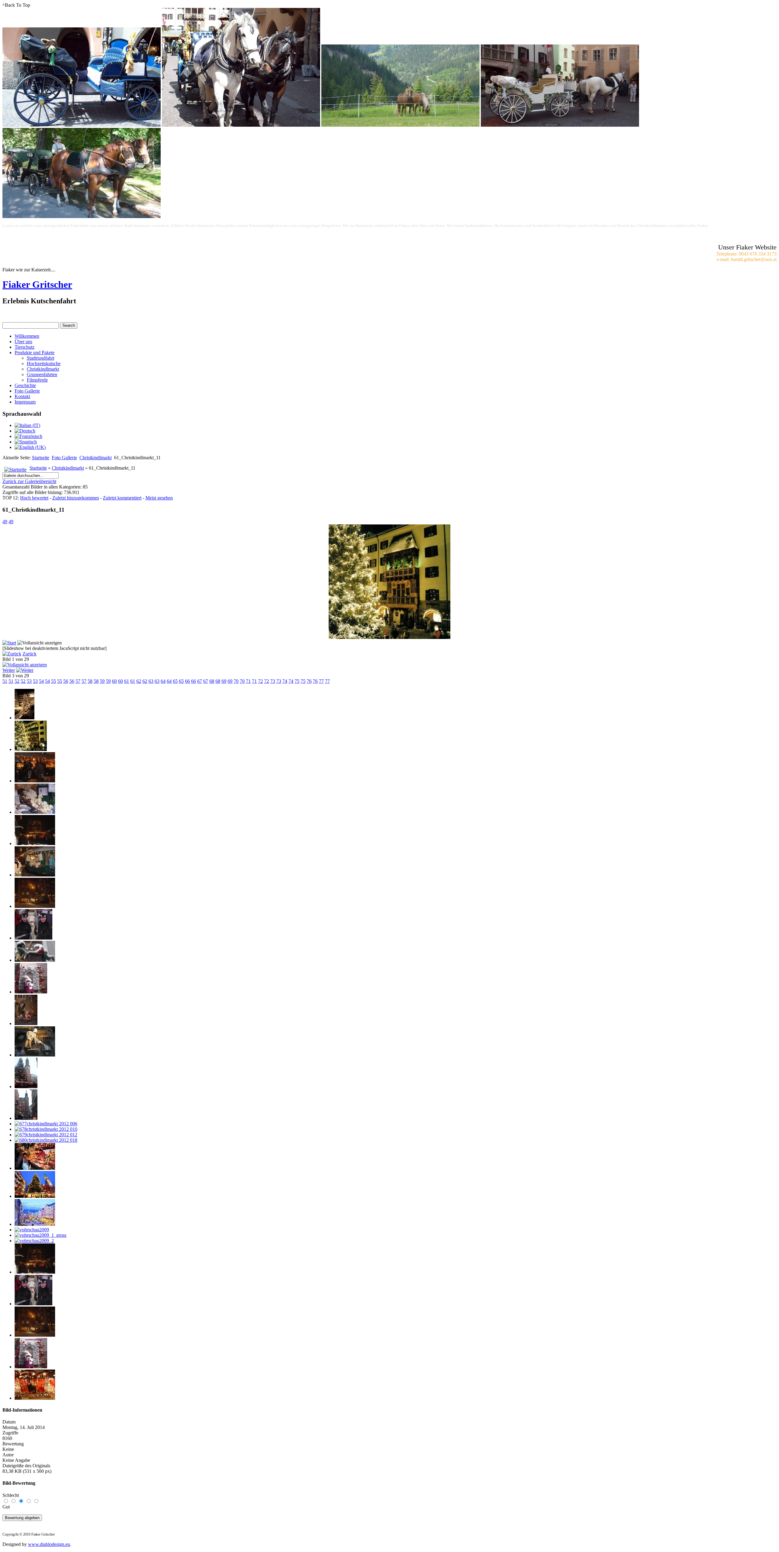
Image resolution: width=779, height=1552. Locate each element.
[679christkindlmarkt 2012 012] (46, 1134)
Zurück (30, 653)
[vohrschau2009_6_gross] (31, 1366)
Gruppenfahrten (42, 374)
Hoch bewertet (34, 497)
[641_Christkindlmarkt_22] (35, 874)
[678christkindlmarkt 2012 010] (46, 1129)
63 (150, 681)
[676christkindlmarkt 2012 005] (26, 1118)
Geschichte (25, 385)
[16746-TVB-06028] (35, 1168)
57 (77, 681)
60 (114, 681)
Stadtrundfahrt (40, 358)
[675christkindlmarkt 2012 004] (26, 1086)
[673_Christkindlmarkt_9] (26, 1023)
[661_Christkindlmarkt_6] (35, 906)
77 (321, 681)
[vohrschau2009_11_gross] (35, 1398)
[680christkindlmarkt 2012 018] (46, 1140)
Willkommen (27, 336)
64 (163, 681)
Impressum (25, 401)
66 (187, 681)
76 (309, 681)
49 (4, 521)
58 (90, 681)
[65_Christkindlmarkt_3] (35, 812)
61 (126, 681)
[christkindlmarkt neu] (35, 1196)
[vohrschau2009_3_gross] (35, 1272)
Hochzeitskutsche (44, 363)
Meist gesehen (159, 497)
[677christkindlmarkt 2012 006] (46, 1123)
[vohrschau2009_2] (34, 1240)
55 (53, 681)
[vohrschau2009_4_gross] (33, 1303)
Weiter (8, 670)
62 (138, 681)
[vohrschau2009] (32, 1229)
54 (41, 681)
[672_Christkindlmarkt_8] (31, 991)
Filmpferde (37, 380)
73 (272, 681)
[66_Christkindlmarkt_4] (35, 843)
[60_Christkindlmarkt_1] (24, 717)
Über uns (23, 341)
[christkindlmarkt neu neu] (35, 1224)
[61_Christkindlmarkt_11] (389, 637)
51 (4, 681)
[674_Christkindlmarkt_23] (35, 1054)
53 (29, 681)
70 (236, 681)
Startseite (40, 457)
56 (65, 681)
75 (297, 681)
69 (224, 681)
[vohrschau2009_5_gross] (35, 1335)
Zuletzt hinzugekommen (75, 497)
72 (260, 681)
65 (175, 681)
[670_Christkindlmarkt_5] (33, 937)
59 (102, 681)
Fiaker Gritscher (37, 284)
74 (284, 681)
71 (248, 681)
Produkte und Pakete (34, 352)
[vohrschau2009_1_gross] (40, 1235)
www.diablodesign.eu (49, 1544)
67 (199, 681)
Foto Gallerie (27, 390)
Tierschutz (24, 347)
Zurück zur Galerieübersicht (29, 481)
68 (211, 681)
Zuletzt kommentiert (122, 497)
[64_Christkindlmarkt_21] (35, 780)
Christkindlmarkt (43, 369)
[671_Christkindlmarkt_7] (35, 960)
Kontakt (22, 396)
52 (17, 681)
